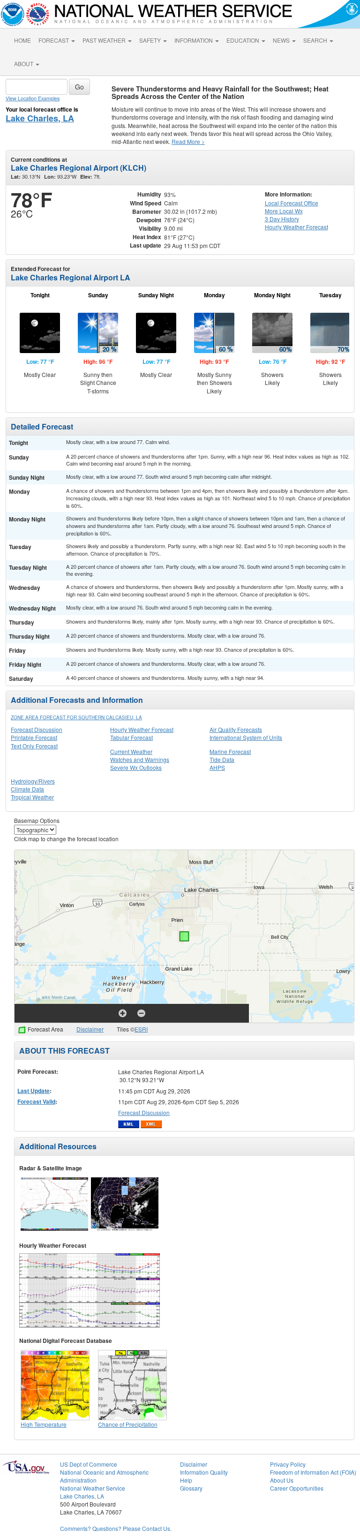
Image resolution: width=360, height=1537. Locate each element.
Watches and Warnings (139, 759)
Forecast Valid (36, 1101)
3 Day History (282, 219)
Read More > (188, 141)
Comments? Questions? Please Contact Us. (116, 1528)
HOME (22, 40)
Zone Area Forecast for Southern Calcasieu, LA (76, 717)
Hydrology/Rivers (33, 781)
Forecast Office (291, 203)
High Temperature (44, 1424)
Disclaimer (90, 1029)
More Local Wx (284, 211)
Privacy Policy (288, 1464)
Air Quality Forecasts (236, 729)
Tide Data (222, 759)
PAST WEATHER (104, 40)
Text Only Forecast (34, 746)
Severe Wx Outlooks (136, 767)
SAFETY (150, 40)
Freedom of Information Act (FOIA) (313, 1472)
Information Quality (204, 1472)
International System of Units (246, 737)
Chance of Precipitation (128, 1424)
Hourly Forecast (296, 227)
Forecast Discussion (36, 729)
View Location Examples (33, 98)
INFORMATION (194, 40)
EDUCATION (243, 40)
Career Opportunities (296, 1488)
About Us (281, 1480)
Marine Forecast (230, 751)
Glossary (191, 1488)
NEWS (282, 40)
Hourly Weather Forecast (141, 729)
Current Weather (131, 751)
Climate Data (27, 789)
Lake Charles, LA (40, 118)
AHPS (217, 767)
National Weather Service (92, 1488)
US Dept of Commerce (88, 1464)
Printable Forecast (34, 737)
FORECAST (54, 40)
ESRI (141, 1029)
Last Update (33, 1090)
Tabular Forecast (131, 737)
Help (186, 1480)
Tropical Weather (32, 797)
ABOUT (24, 64)
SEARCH (316, 40)
